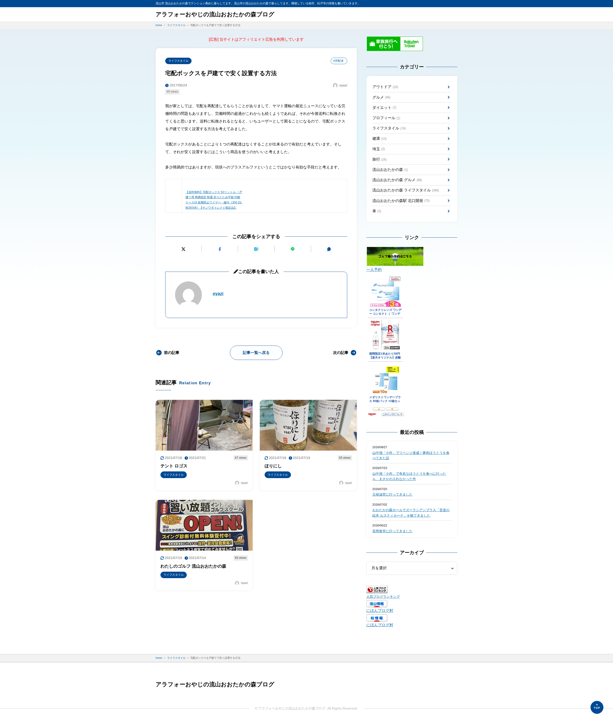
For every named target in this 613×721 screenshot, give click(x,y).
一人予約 (374, 270)
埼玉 (378, 149)
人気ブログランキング (383, 596)
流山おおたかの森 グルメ (397, 180)
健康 (379, 138)
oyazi (218, 293)
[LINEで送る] (293, 249)
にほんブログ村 (379, 611)
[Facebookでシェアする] (220, 249)
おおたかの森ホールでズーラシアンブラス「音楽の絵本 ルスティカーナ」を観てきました (410, 512)
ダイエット (384, 108)
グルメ (381, 97)
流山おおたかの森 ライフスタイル (405, 190)
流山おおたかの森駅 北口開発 (401, 201)
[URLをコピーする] (329, 249)
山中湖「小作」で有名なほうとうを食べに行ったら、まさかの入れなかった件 (409, 476)
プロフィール (386, 118)
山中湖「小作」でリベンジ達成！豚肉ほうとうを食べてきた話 (410, 455)
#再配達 (338, 60)
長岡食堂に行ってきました (392, 531)
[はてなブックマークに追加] (256, 249)
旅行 (379, 159)
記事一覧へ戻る (256, 353)
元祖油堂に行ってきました (392, 494)
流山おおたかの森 (390, 170)
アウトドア (385, 87)
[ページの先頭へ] (596, 707)
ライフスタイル (178, 60)
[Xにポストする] (183, 249)
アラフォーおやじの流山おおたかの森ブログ (215, 14)
